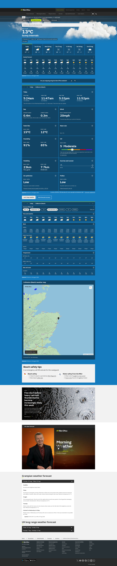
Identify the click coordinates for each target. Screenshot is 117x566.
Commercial (77, 545)
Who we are (77, 543)
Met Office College (25, 544)
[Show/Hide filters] (93, 207)
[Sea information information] (55, 109)
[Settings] (92, 14)
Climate (61, 14)
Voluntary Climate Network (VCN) (25, 555)
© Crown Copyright (91, 564)
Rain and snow (51, 210)
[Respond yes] (71, 80)
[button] (58, 319)
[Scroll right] (93, 57)
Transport (64, 545)
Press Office (77, 547)
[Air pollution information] (55, 175)
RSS (90, 550)
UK (54, 20)
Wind (24, 210)
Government (64, 543)
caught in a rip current (79, 376)
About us (83, 9)
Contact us (77, 551)
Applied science (52, 548)
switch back (57, 17)
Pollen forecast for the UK (66, 188)
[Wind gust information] (92, 109)
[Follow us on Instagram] (88, 560)
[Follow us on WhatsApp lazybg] (94, 560)
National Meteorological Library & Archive (26, 548)
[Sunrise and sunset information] (92, 160)
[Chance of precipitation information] (92, 125)
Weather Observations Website (26, 552)
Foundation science (52, 550)
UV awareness (63, 155)
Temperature (33, 210)
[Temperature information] (93, 252)
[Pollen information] (92, 175)
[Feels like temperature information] (55, 125)
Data (63, 548)
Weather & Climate (40, 542)
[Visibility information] (55, 160)
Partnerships (77, 550)
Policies (90, 542)
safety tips (40, 378)
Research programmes (70, 9)
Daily (26, 20)
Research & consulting (66, 550)
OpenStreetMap (90, 354)
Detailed (36, 20)
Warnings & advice (41, 14)
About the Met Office (79, 542)
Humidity (62, 209)
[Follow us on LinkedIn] (91, 560)
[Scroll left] (90, 57)
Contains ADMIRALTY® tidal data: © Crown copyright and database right (67, 192)
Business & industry (66, 547)
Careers (88, 9)
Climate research (52, 547)
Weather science (52, 545)
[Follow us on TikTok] (86, 560)
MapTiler (85, 354)
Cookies (90, 545)
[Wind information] (93, 224)
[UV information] (92, 138)
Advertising (64, 553)
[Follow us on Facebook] (83, 560)
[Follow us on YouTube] (80, 560)
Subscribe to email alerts (80, 553)
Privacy (90, 548)
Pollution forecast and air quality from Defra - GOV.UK (35, 188)
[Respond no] (75, 80)
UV (68, 209)
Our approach (51, 543)
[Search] (92, 24)
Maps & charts (52, 14)
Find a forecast (30, 14)
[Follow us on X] (77, 560)
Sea (44, 209)
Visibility (75, 209)
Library (50, 551)
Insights (63, 551)
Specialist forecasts (70, 14)
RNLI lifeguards (52, 376)
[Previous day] (24, 87)
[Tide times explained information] (92, 91)
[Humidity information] (55, 138)
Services (78, 9)
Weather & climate (60, 9)
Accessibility (91, 543)
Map (46, 20)
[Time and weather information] (93, 213)
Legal (90, 547)
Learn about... (81, 14)
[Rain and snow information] (93, 267)
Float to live (68, 378)
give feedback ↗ (49, 17)
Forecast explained (90, 192)
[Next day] (27, 87)
